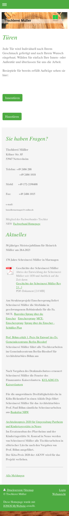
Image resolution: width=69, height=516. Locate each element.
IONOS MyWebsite (14, 506)
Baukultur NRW (20, 412)
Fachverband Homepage (26, 224)
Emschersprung (27, 318)
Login (62, 490)
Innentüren (12, 98)
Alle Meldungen (15, 475)
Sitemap (28, 490)
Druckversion (14, 490)
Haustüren (12, 116)
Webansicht (59, 494)
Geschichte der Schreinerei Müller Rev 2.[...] (38, 285)
